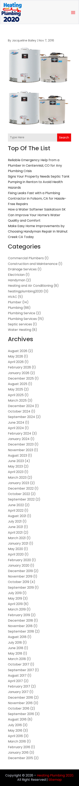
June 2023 (16, 461)
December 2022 (21, 488)
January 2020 (18, 565)
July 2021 (15, 521)
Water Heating (19, 329)
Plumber (14, 302)
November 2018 (20, 626)
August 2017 (17, 675)
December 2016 (20, 697)
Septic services (20, 324)
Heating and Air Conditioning (30, 285)
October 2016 (18, 708)
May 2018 (15, 653)
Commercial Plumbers (26, 258)
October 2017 (18, 664)
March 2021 (17, 538)
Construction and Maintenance (33, 263)
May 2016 (15, 730)
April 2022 (15, 510)
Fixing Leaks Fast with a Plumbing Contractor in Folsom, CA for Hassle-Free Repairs (37, 198)
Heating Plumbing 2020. (55, 775)
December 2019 (20, 571)
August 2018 (17, 637)
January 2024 (19, 439)
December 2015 (20, 758)
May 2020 (15, 549)
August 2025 (17, 384)
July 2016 (15, 725)
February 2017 (19, 686)
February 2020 (19, 560)
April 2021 (15, 532)
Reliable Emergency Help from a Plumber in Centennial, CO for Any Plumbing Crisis (35, 165)
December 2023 (21, 444)
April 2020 (16, 554)
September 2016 (21, 714)
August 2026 (17, 351)
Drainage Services (22, 269)
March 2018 (17, 659)
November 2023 (20, 450)
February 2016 (19, 747)
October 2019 (18, 582)
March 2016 (17, 741)
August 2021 (17, 516)
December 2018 (20, 620)
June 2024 (16, 422)
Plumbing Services (22, 318)
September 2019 (21, 587)
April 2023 (15, 472)
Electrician (16, 274)
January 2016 (18, 752)
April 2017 (15, 681)
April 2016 (15, 736)
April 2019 (15, 604)
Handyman (16, 280)
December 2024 (21, 406)
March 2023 (17, 477)
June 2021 (15, 527)
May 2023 (15, 466)
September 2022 (21, 499)
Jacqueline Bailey (24, 40)
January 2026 (18, 373)
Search (64, 137)
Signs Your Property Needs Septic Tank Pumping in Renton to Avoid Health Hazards (38, 182)
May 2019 (15, 598)
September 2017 (21, 670)
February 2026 (19, 367)
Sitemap (55, 779)
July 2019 (15, 593)
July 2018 (15, 642)
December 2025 (21, 378)
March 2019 (17, 609)
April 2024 (16, 428)
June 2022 (16, 505)
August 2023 (17, 455)
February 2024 (19, 433)
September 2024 (21, 417)
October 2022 (19, 494)
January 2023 (18, 483)
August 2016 (17, 719)
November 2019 (20, 576)
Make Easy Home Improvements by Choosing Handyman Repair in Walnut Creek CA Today (38, 231)
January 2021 (18, 543)
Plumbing (15, 307)
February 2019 (19, 615)
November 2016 (20, 703)
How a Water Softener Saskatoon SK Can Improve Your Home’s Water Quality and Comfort (37, 215)
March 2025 (17, 400)
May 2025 (15, 389)
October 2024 (19, 411)
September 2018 (21, 631)
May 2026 (15, 356)
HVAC (12, 296)
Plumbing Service (21, 313)
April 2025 (16, 395)
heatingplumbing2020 (25, 291)
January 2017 (18, 692)
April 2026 (16, 362)
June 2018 (15, 648)
